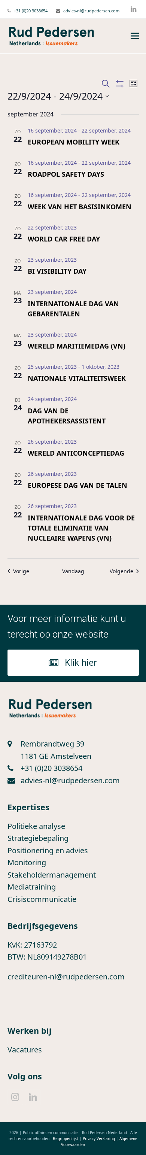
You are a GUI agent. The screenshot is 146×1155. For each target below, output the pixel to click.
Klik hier (81, 662)
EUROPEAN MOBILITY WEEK (73, 141)
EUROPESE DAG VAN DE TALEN (77, 485)
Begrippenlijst (65, 1138)
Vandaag (73, 571)
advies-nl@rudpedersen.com (91, 10)
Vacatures (24, 1050)
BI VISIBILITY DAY (57, 271)
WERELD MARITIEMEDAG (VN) (76, 345)
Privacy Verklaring (99, 1138)
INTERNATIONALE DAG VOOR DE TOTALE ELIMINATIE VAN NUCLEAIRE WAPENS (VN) (81, 527)
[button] (135, 36)
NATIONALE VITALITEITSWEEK (77, 378)
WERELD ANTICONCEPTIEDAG (76, 453)
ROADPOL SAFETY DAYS (66, 174)
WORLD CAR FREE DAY (64, 238)
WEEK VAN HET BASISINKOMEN (79, 206)
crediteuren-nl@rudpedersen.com (66, 977)
